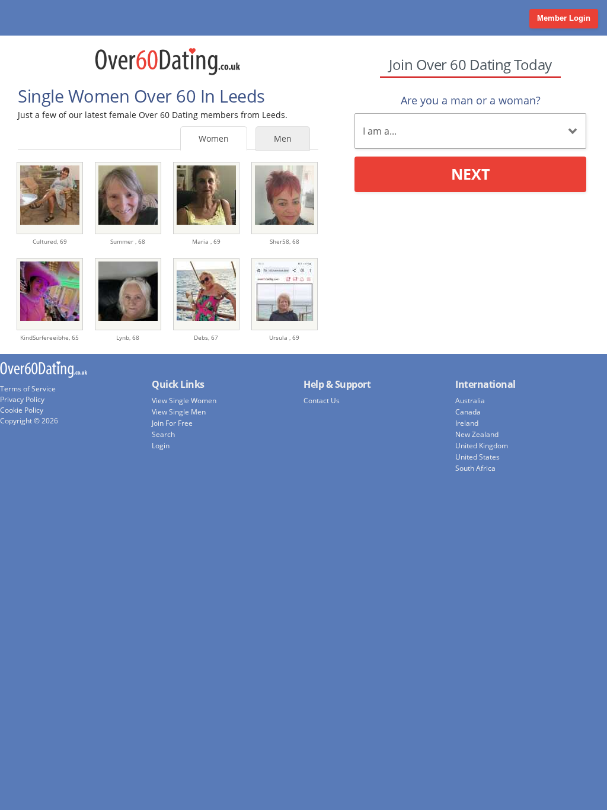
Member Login (563, 18)
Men (283, 138)
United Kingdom (481, 446)
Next (470, 174)
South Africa (475, 468)
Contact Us (322, 401)
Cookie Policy (21, 410)
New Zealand (477, 434)
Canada (468, 412)
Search (163, 434)
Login (161, 446)
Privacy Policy (22, 399)
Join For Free (172, 423)
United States (477, 457)
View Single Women (184, 401)
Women (214, 138)
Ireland (466, 423)
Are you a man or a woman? (471, 100)
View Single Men (179, 412)
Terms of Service (28, 389)
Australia (470, 401)
